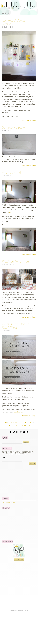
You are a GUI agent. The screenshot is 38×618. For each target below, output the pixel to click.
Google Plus (17, 432)
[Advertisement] (14, 481)
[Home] (19, 8)
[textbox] (12, 442)
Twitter (14, 432)
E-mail (4, 458)
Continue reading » (29, 120)
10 (16, 425)
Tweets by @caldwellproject (8, 502)
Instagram (24, 432)
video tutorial (17, 412)
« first (6, 423)
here (11, 212)
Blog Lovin (27, 432)
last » (30, 425)
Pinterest (21, 432)
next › (24, 425)
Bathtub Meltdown (14, 127)
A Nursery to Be (12, 172)
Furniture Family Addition (18, 261)
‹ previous (13, 423)
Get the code (19, 559)
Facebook (29, 157)
